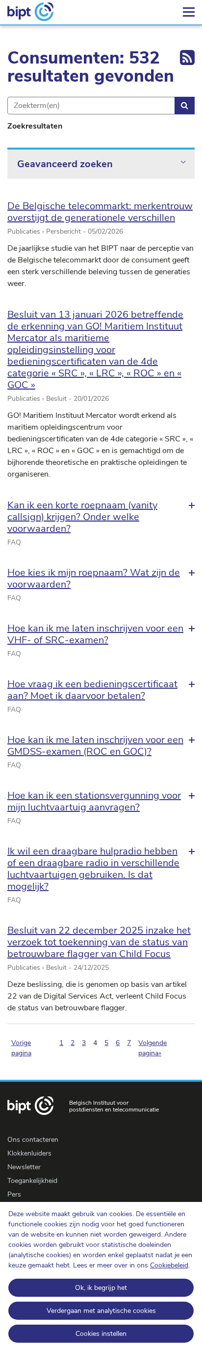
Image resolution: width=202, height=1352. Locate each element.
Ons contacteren (32, 1139)
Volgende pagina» (152, 1048)
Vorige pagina (21, 1048)
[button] (101, 517)
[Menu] (189, 12)
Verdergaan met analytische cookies (101, 1310)
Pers (14, 1194)
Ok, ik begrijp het (101, 1287)
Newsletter (24, 1167)
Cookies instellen (101, 1333)
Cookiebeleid (169, 1265)
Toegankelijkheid (32, 1180)
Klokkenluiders (29, 1153)
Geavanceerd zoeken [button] (65, 164)
